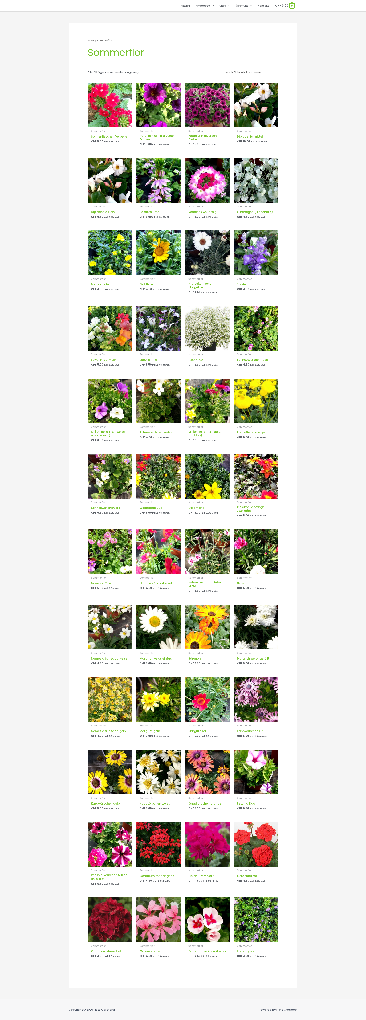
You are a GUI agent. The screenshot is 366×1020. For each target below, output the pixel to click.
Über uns (242, 6)
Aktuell (185, 6)
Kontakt (263, 6)
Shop (223, 6)
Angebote (203, 6)
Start (91, 40)
